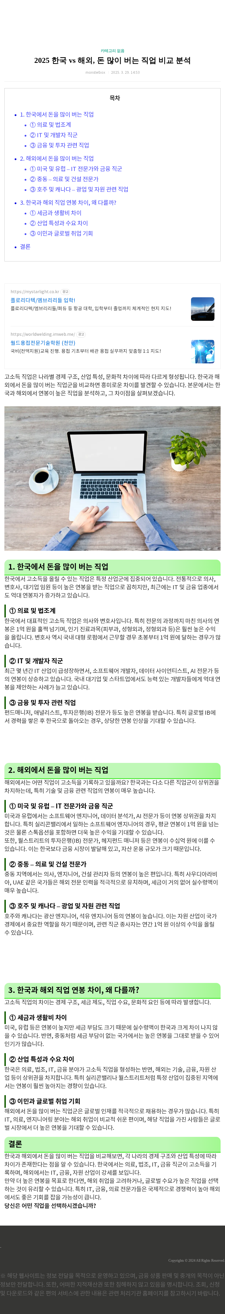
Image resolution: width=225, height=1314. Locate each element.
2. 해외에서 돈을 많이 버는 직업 (57, 159)
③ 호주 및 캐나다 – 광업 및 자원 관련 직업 (79, 190)
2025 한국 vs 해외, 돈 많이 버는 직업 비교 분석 (112, 60)
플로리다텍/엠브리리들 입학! (43, 301)
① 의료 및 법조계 (50, 125)
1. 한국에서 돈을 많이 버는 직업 (57, 115)
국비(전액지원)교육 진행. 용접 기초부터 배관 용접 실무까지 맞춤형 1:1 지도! (86, 351)
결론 (25, 247)
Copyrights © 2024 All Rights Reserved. (196, 1260)
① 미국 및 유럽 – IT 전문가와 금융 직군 (76, 169)
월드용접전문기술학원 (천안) (43, 343)
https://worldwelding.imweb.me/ (43, 334)
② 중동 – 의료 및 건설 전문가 (64, 179)
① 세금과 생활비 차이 (55, 213)
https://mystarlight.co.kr (35, 292)
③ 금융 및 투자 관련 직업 (59, 145)
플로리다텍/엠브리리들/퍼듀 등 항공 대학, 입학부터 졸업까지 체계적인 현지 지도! (91, 308)
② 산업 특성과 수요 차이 (59, 223)
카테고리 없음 (113, 50)
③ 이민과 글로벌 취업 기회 (61, 234)
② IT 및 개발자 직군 (54, 135)
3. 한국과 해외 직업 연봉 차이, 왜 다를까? (68, 203)
